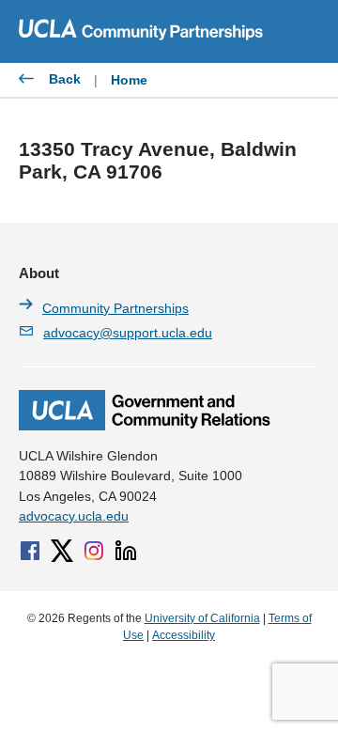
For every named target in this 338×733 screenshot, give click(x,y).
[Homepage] (144, 425)
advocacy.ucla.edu (74, 515)
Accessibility (183, 635)
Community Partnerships (115, 308)
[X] (62, 550)
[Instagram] (94, 550)
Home (129, 79)
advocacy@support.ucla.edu (127, 332)
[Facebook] (30, 550)
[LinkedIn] (126, 550)
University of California (202, 618)
